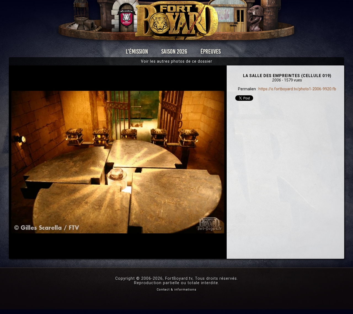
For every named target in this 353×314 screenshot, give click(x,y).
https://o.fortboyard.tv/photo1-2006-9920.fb (297, 89)
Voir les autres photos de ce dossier (176, 61)
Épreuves (210, 51)
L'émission (137, 51)
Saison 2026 (174, 51)
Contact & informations (176, 289)
